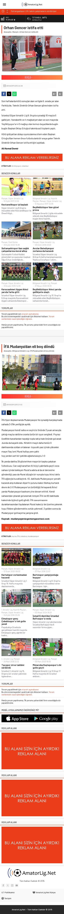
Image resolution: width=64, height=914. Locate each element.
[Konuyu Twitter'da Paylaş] (9, 94)
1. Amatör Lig (6, 610)
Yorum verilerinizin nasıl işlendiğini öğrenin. (27, 317)
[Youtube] (16, 885)
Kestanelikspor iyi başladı (14, 204)
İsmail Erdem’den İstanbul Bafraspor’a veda (46, 617)
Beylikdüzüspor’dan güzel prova (46, 208)
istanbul (25, 166)
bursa (14, 536)
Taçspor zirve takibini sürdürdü (12, 666)
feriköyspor (16, 166)
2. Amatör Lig (7, 659)
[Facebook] (3, 885)
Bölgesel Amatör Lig (41, 198)
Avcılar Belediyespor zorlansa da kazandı (43, 249)
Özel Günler (13, 242)
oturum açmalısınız (30, 314)
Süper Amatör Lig (15, 198)
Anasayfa (7, 32)
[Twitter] (8, 885)
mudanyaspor (33, 536)
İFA (18, 536)
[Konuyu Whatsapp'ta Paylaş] (14, 94)
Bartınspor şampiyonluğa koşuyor (45, 576)
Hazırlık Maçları (19, 610)
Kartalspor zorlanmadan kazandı (14, 576)
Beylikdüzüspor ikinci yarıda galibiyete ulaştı (47, 290)
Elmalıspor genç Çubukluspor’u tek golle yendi (13, 621)
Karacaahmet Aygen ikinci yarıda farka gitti (14, 290)
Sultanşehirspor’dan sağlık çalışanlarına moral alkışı (15, 249)
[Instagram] (12, 885)
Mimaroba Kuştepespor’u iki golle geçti (47, 666)
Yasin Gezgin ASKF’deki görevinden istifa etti (31, 11)
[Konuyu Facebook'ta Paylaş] (3, 94)
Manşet (15, 32)
